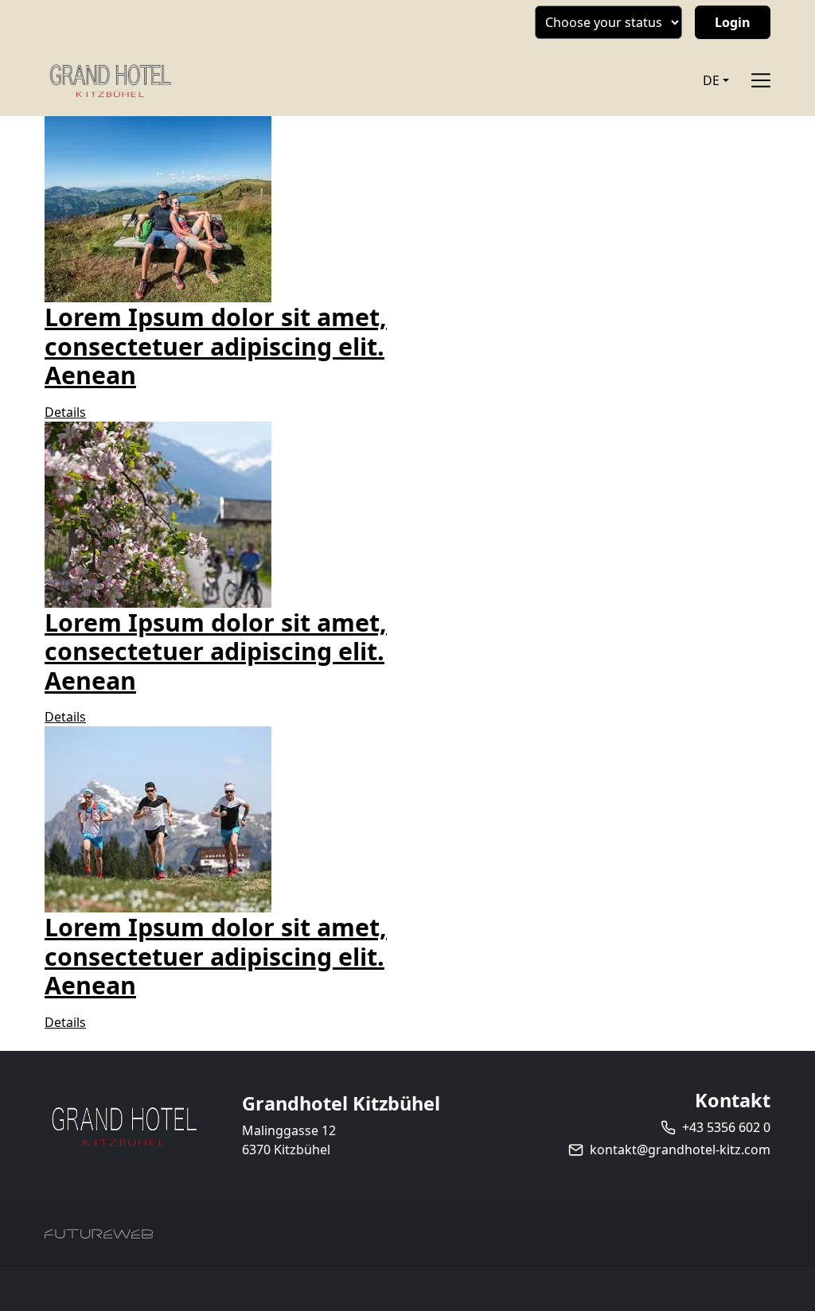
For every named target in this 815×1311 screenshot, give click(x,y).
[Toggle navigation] (761, 80)
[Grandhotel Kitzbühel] (124, 1125)
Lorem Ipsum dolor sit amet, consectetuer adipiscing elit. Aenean (216, 345)
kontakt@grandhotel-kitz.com (680, 1149)
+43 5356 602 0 (726, 1127)
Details (65, 412)
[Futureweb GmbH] (98, 1234)
